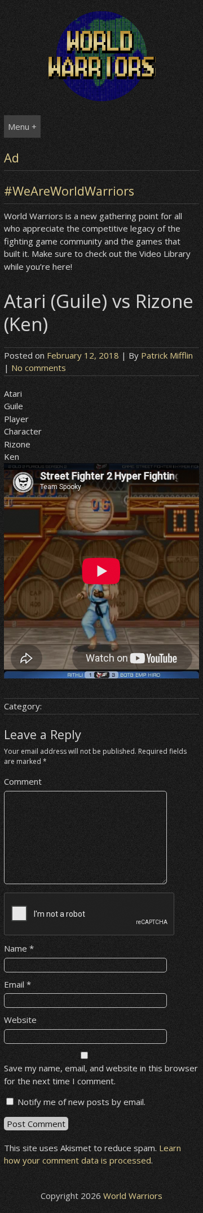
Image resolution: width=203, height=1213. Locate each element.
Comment (23, 781)
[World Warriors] (101, 97)
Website (20, 1019)
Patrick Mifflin (167, 355)
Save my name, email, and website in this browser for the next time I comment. (101, 1074)
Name (19, 948)
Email (17, 984)
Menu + (22, 126)
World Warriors (132, 1195)
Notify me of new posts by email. (81, 1101)
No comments (38, 367)
